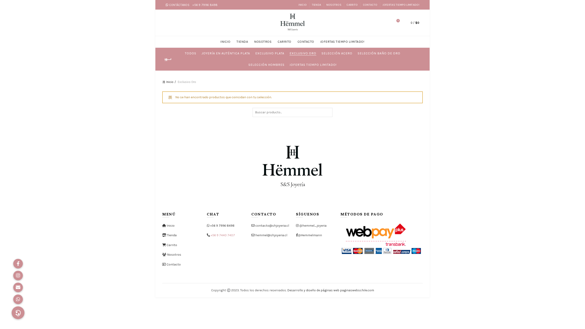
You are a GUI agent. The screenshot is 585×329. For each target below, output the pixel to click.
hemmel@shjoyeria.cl (271, 235)
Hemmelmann (311, 235)
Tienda (171, 235)
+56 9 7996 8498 (222, 226)
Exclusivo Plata (269, 53)
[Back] (168, 59)
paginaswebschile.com (357, 290)
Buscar (327, 112)
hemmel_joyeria (314, 226)
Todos (190, 53)
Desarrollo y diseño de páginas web (313, 290)
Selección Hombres (266, 65)
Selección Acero (337, 53)
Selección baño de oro (379, 53)
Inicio (169, 82)
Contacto (173, 264)
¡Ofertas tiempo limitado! (313, 65)
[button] (18, 312)
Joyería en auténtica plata (226, 53)
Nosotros (173, 255)
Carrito (171, 245)
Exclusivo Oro (303, 53)
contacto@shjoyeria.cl (272, 226)
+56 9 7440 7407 (223, 235)
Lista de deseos (398, 20)
